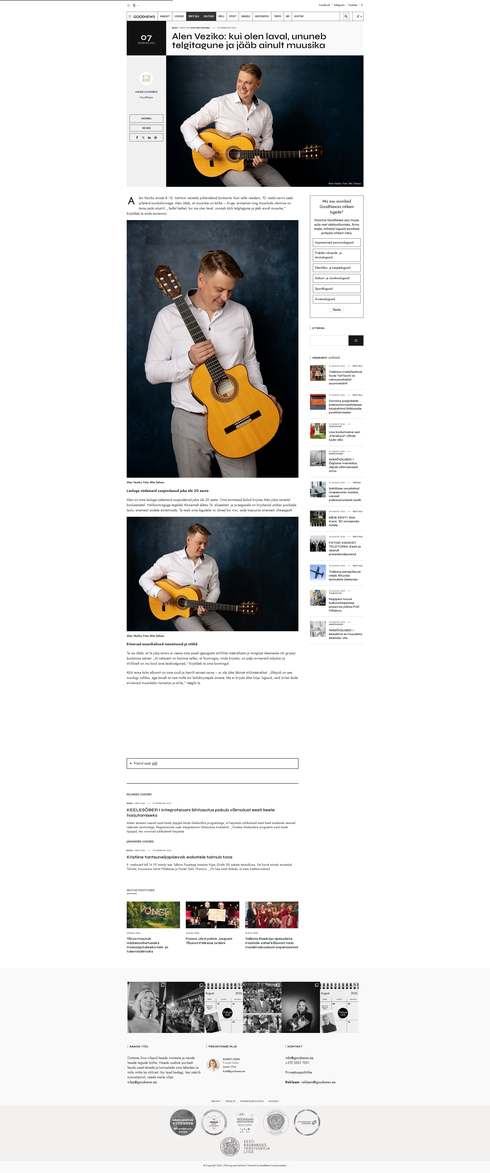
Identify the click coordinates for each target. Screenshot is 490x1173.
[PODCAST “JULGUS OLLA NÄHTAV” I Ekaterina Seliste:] (223, 1007)
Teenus (357, 482)
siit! (154, 763)
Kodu (175, 27)
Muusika (205, 27)
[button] (129, 16)
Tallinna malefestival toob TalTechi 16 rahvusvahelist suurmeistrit (345, 377)
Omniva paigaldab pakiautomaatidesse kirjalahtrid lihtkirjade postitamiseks (345, 406)
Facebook (324, 5)
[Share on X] (143, 137)
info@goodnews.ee (299, 1057)
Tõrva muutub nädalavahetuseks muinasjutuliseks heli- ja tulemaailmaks (147, 945)
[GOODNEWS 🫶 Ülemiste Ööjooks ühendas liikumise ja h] (185, 1007)
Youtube (352, 5)
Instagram (339, 5)
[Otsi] (356, 340)
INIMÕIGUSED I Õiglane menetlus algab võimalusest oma (343, 465)
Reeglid (230, 1101)
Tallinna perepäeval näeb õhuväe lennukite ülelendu (345, 575)
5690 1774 (229, 1067)
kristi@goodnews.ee (234, 1071)
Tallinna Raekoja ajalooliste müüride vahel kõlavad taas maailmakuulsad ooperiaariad (271, 943)
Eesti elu (185, 27)
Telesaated (335, 426)
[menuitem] (165, 16)
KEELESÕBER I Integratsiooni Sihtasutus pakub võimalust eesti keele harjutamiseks (201, 812)
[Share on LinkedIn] (149, 137)
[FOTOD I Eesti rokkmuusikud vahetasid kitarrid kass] (300, 1007)
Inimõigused (336, 453)
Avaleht (216, 1101)
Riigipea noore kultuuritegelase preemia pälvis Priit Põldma (344, 604)
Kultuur (195, 27)
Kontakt (274, 1101)
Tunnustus (335, 593)
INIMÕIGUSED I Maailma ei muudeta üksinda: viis (345, 634)
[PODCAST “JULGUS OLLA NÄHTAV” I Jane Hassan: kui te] (339, 1007)
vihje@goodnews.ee (142, 1082)
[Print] (155, 137)
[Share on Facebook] (137, 137)
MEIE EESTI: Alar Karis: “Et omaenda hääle (344, 521)
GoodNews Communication (273, 1165)
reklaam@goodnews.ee (318, 1082)
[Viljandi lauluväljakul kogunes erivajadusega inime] (262, 1007)
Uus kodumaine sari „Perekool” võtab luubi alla (344, 436)
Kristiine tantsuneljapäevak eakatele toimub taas (179, 857)
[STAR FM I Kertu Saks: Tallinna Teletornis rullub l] (146, 1007)
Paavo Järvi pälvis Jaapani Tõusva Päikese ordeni (209, 941)
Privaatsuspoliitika (298, 1072)
